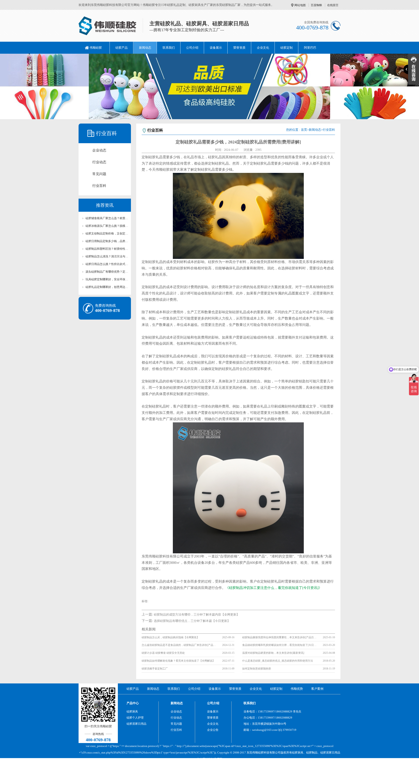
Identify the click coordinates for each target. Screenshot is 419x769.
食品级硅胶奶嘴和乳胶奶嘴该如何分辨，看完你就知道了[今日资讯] (279, 645)
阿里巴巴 (310, 47)
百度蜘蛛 (316, 5)
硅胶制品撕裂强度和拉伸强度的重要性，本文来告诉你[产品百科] (279, 637)
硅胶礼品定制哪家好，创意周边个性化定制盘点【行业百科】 (107, 287)
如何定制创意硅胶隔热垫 (256, 668)
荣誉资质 (239, 47)
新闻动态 (145, 47)
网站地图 (300, 5)
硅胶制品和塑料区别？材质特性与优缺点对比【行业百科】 (107, 248)
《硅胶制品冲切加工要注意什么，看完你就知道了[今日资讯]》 (273, 588)
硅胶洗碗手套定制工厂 (155, 668)
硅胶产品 (121, 47)
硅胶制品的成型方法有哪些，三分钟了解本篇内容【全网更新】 (196, 614)
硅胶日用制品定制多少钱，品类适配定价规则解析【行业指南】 (107, 241)
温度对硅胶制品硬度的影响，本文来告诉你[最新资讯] (273, 652)
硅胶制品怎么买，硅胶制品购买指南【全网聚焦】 (170, 637)
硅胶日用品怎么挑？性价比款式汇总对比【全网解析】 (107, 264)
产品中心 (133, 703)
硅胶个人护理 (135, 717)
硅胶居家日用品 (136, 723)
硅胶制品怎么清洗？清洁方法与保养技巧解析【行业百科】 (107, 256)
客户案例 (317, 688)
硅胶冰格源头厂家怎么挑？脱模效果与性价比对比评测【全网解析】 (107, 225)
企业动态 (99, 150)
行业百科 (99, 186)
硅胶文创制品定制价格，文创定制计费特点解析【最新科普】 (107, 233)
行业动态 (99, 162)
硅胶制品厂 (212, 759)
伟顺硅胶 (96, 47)
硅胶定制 (286, 47)
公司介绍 (192, 47)
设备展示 (216, 47)
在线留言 (332, 5)
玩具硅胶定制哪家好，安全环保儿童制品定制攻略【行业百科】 (107, 279)
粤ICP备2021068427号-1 (246, 765)
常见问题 (99, 174)
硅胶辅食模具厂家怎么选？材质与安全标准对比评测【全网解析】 (107, 218)
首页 (304, 129)
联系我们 (169, 47)
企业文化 (263, 47)
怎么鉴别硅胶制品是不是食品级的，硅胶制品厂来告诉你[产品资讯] (179, 645)
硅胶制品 (312, 752)
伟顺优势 (297, 688)
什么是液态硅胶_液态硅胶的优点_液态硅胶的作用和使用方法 (277, 660)
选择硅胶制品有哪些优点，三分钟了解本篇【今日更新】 (192, 621)
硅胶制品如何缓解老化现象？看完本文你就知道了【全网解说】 (178, 660)
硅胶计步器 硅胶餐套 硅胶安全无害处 (163, 652)
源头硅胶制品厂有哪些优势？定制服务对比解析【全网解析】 (107, 271)
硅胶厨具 (132, 711)
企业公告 (212, 729)
